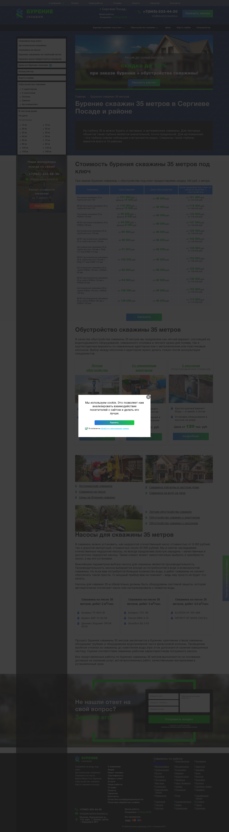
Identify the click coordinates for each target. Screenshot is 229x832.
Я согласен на (109, 428)
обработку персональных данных (115, 428)
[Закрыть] (148, 397)
